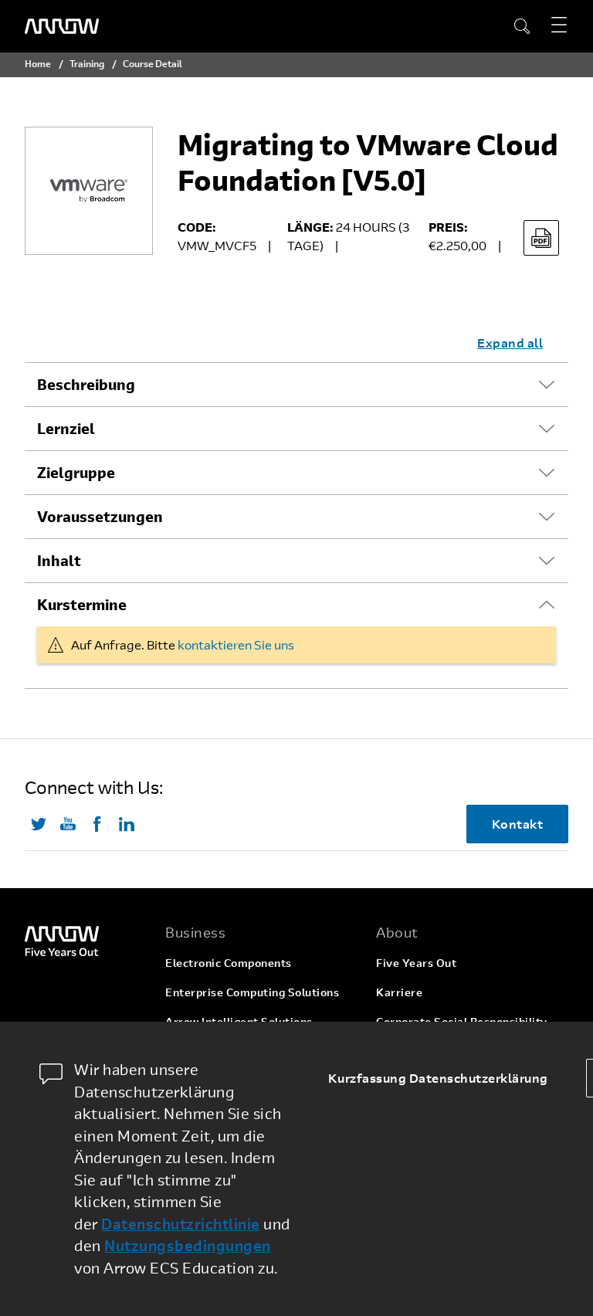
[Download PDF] (541, 238)
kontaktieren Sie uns (236, 644)
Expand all (510, 342)
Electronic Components (228, 962)
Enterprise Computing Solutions (252, 992)
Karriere (399, 992)
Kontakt (518, 824)
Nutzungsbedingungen (187, 1245)
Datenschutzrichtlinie (180, 1223)
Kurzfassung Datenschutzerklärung (438, 1078)
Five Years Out (416, 962)
